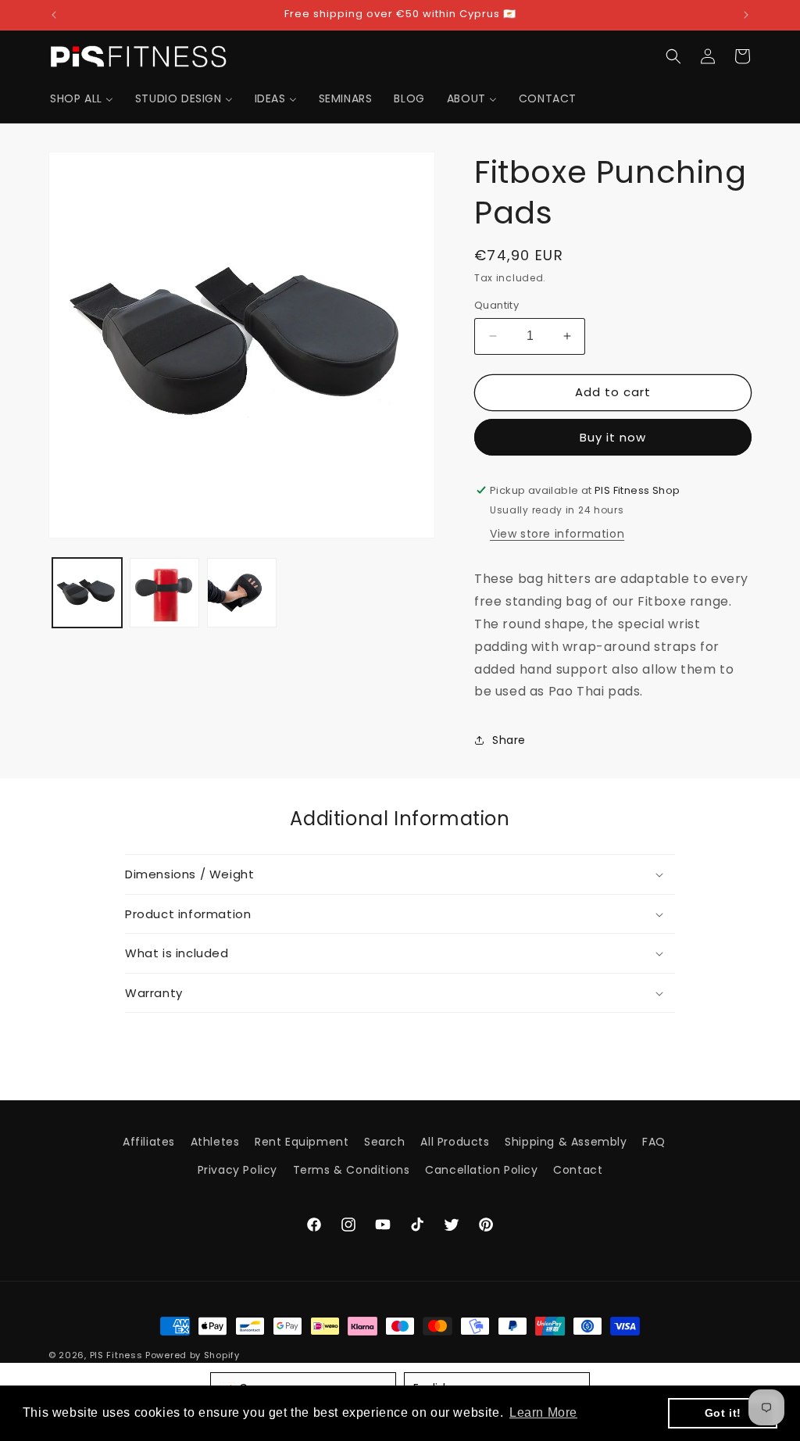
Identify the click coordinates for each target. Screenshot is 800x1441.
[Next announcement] (746, 15)
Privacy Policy (237, 1170)
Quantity (496, 305)
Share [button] (509, 740)
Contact (577, 1170)
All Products (454, 1142)
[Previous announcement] (54, 15)
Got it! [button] (723, 1413)
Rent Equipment (301, 1142)
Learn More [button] (543, 1412)
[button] (673, 56)
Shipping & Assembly (566, 1142)
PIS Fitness (116, 1355)
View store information (557, 534)
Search (384, 1142)
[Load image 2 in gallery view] (164, 593)
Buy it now (613, 437)
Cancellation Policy (481, 1170)
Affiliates (149, 1142)
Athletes (215, 1142)
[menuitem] (81, 98)
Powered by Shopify (192, 1355)
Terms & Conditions (351, 1170)
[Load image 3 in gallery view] (242, 593)
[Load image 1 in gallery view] (87, 593)
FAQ (654, 1142)
